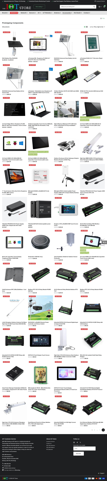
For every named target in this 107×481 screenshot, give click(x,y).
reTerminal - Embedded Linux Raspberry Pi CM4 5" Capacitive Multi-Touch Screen (40, 91)
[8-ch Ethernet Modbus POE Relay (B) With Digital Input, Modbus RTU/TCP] (92, 408)
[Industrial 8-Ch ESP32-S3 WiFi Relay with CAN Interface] (92, 308)
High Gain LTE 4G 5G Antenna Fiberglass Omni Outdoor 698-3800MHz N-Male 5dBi (13, 423)
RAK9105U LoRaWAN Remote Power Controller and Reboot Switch (38, 323)
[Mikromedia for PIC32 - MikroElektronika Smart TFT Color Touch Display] (40, 373)
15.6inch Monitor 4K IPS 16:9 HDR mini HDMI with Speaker (66, 91)
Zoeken (94, 7)
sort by (91, 27)
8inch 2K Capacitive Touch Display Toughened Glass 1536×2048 (11, 257)
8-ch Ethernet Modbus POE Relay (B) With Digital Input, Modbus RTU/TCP (91, 423)
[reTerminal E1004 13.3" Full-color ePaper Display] (92, 44)
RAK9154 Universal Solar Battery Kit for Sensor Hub (13, 91)
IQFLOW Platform (50, 447)
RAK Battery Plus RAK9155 (9, 58)
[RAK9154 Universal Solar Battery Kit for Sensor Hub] (14, 76)
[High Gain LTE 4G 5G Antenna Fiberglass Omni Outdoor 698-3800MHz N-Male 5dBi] (14, 408)
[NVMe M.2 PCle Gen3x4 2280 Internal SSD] (92, 76)
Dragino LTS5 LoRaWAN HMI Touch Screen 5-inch (66, 224)
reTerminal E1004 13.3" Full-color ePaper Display (91, 59)
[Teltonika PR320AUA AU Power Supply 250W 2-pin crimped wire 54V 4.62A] (14, 209)
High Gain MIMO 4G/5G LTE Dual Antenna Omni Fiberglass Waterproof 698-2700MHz (91, 159)
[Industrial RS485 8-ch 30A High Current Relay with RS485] (66, 408)
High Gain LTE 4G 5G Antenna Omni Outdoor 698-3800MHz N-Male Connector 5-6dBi (66, 355)
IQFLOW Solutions (50, 445)
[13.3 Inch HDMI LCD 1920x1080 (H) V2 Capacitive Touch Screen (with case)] (92, 109)
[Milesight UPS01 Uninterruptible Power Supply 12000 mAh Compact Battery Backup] (66, 176)
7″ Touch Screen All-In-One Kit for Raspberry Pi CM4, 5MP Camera (14, 191)
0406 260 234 (7, 463)
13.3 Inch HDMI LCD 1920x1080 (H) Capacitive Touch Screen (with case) (12, 159)
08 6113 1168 (7, 465)
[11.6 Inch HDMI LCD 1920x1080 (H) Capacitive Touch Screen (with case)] (40, 144)
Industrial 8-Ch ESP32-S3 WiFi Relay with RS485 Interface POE (13, 355)
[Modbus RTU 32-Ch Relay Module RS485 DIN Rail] (40, 275)
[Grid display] (84, 27)
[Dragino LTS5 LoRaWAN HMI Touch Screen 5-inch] (66, 209)
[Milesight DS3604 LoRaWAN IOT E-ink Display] (40, 176)
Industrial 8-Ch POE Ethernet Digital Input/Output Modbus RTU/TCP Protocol (91, 388)
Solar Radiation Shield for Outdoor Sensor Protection (65, 257)
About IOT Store (51, 439)
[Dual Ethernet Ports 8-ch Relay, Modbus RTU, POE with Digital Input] (40, 408)
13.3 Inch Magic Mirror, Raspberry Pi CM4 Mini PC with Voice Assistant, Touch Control (14, 124)
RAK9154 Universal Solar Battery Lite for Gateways (65, 59)
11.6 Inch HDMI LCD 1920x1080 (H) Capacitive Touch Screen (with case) (38, 159)
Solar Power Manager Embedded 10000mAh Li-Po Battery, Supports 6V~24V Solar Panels (14, 388)
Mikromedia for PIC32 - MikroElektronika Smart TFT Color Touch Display (39, 388)
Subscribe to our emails (79, 445)
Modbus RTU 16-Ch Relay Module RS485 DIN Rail (91, 290)
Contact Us (48, 443)
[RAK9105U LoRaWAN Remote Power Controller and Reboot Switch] (40, 308)
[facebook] (77, 442)
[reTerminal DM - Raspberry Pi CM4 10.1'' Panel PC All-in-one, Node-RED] (40, 44)
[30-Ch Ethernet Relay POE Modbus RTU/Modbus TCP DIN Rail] (92, 209)
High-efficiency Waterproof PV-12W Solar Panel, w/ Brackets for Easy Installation (65, 124)
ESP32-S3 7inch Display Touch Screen (38, 355)
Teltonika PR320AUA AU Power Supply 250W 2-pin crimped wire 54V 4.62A (13, 224)
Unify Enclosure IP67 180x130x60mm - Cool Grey (14, 290)
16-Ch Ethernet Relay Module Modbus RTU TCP (66, 290)
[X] (80, 442)
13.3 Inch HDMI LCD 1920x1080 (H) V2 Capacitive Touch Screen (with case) (90, 124)
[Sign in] (100, 6)
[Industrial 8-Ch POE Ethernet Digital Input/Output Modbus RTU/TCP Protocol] (92, 373)
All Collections (49, 449)
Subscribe (78, 453)
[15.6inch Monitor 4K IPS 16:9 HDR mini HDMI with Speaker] (66, 76)
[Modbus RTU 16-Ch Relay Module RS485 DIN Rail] (92, 275)
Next (103, 430)
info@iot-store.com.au (9, 468)
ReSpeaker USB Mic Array (35, 256)
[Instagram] (74, 442)
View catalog (39, 6)
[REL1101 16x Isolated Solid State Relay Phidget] (92, 341)
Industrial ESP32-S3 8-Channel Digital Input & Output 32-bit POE (66, 323)
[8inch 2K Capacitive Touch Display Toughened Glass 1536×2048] (14, 242)
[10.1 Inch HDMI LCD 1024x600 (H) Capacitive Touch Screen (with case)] (92, 242)
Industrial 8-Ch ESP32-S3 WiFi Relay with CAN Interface (91, 323)
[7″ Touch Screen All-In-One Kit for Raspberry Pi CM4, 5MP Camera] (14, 176)
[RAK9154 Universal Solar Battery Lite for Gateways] (66, 44)
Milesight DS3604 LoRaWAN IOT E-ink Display (38, 191)
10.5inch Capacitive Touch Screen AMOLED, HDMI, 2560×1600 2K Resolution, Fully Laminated (40, 125)
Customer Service (50, 441)
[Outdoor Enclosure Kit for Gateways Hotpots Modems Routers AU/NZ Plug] (66, 144)
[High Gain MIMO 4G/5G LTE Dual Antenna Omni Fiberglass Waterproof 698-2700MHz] (92, 144)
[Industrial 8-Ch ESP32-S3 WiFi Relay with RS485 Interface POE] (14, 341)
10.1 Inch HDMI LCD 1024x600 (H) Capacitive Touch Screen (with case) (92, 257)
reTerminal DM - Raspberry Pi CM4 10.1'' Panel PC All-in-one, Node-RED (39, 59)
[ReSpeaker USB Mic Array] (40, 242)
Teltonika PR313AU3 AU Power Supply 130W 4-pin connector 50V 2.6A (92, 191)
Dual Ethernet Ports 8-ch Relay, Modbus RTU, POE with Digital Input (39, 423)
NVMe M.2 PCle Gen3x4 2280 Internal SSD (91, 91)
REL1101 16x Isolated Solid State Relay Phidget (91, 355)
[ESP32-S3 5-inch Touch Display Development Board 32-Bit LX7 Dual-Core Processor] (66, 373)
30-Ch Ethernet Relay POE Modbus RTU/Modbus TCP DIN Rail (89, 224)
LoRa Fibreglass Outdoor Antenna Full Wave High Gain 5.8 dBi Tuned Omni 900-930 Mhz (14, 323)
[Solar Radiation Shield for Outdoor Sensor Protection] (66, 242)
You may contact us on (12, 470)
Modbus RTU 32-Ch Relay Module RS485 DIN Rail (39, 290)
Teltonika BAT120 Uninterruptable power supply (39, 224)
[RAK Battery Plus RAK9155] (14, 44)
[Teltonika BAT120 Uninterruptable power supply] (40, 209)
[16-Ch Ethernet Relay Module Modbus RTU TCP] (66, 275)
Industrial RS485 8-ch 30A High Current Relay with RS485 (65, 423)
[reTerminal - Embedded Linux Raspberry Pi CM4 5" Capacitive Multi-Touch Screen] (40, 76)
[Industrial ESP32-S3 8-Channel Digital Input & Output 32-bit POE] (66, 308)
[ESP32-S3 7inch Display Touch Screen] (40, 341)
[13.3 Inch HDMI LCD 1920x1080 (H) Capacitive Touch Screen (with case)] (14, 144)
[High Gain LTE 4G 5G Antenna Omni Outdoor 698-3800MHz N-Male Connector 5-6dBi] (66, 341)
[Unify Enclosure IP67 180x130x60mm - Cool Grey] (14, 275)
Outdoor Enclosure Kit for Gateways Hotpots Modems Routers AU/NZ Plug (66, 159)
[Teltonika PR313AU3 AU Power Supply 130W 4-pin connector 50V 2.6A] (92, 176)
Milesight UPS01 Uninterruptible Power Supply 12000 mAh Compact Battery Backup (66, 191)
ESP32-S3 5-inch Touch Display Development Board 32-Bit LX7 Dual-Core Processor (65, 389)
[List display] (87, 27)
